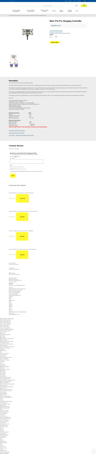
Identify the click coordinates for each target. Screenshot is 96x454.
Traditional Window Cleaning (44, 11)
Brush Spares (2, 336)
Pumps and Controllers (25, 15)
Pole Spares (2, 333)
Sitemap (10, 304)
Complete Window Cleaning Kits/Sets (7, 380)
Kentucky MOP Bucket (13, 294)
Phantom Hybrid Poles (4, 326)
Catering (1, 428)
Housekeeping (3, 433)
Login (10, 307)
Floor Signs (2, 414)
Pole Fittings (2, 374)
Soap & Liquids (3, 392)
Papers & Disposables (4, 453)
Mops (1, 409)
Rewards (10, 305)
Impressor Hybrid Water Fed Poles (6, 329)
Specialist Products (3, 425)
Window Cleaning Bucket (5, 396)
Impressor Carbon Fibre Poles (6, 330)
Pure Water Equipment (4, 342)
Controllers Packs (3, 354)
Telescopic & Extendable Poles (6, 397)
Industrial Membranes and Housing (7, 346)
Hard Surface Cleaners (4, 432)
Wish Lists (11, 309)
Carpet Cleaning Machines (5, 417)
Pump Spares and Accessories (6, 357)
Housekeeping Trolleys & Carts (15, 295)
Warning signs (3, 337)
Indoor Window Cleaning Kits (6, 390)
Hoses (1, 362)
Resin (1, 352)
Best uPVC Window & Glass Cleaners (7, 384)
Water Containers (3, 350)
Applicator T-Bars (3, 388)
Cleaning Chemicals (70, 11)
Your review (12, 158)
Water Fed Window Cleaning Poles (16, 11)
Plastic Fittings (3, 373)
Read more (22, 236)
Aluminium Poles (3, 332)
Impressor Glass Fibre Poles (5, 328)
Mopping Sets (3, 405)
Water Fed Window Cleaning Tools (31, 11)
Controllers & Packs (32, 15)
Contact (10, 303)
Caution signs (2, 446)
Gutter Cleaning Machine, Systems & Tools (3, 443)
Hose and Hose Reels (4, 358)
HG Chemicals (3, 437)
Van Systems (2, 364)
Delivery (10, 297)
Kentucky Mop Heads (4, 410)
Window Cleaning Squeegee (14, 291)
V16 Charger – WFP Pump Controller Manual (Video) (60, 33)
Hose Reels (2, 361)
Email (11, 169)
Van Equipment (3, 365)
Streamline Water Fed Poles (5, 320)
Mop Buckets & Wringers (5, 406)
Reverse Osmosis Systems (5, 348)
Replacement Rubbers (4, 382)
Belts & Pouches (3, 394)
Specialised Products (4, 434)
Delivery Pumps (3, 356)
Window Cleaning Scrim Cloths (6, 389)
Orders (10, 310)
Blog (10, 301)
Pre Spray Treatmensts (4, 421)
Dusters (1, 398)
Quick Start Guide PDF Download (56, 30)
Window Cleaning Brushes (5, 334)
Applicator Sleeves (3, 385)
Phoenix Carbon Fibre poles (5, 324)
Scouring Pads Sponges (4, 452)
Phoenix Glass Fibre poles (5, 321)
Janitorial (54, 10)
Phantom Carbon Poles (4, 325)
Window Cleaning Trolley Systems (6, 341)
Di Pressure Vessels (4, 345)
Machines (2, 440)
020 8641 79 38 (16, 314)
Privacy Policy (11, 313)
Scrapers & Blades (3, 393)
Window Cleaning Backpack (14, 292)
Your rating (12, 156)
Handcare (2, 430)
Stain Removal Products (4, 424)
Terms (10, 299)
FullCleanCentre (15, 311)
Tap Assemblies (3, 376)
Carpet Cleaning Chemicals (5, 418)
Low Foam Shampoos (4, 420)
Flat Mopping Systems (4, 412)
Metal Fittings (2, 370)
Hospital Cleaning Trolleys (5, 404)
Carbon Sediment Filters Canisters (6, 344)
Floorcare (2, 429)
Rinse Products (3, 422)
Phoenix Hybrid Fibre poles (5, 322)
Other (77, 10)
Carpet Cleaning (61, 11)
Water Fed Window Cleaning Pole (15, 290)
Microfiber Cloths (3, 450)
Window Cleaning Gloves (5, 378)
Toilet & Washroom (3, 436)
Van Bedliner (2, 368)
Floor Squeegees (3, 413)
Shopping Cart (12, 300)
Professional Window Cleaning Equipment (17, 288)
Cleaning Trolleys (3, 402)
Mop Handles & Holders (5, 408)
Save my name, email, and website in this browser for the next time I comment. (27, 171)
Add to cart (54, 42)
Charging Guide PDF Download (56, 31)
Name (11, 165)
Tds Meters (2, 349)
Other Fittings (2, 372)
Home (10, 15)
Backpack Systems (3, 340)
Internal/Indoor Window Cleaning (6, 386)
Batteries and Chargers (4, 366)
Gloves (1, 445)
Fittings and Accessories (5, 360)
